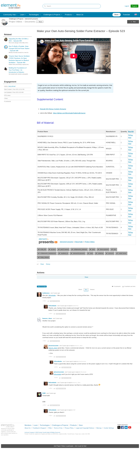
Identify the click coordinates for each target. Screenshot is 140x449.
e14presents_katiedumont (48, 253)
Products (73, 425)
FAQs (50, 428)
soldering (100, 253)
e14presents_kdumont (80, 249)
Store (81, 425)
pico (115, 249)
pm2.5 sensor (65, 249)
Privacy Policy (69, 428)
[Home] (10, 6)
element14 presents (31, 19)
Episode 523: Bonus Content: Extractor (53, 109)
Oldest (80, 289)
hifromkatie (52, 295)
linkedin (126, 427)
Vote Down (46, 301)
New (134, 21)
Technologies (45, 425)
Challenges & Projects (16, 19)
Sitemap (99, 428)
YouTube (129, 427)
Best (86, 289)
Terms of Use (58, 428)
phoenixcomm (53, 345)
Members (28, 425)
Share (42, 264)
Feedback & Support (39, 428)
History (48, 264)
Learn (36, 425)
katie (91, 253)
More (40, 22)
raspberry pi (64, 253)
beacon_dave (47, 318)
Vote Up (43, 301)
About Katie (79, 242)
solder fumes (122, 253)
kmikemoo (46, 293)
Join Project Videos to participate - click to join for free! (70, 446)
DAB (44, 393)
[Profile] (135, 14)
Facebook (122, 427)
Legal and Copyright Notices (85, 428)
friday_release (44, 257)
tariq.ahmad (11, 86)
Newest (92, 289)
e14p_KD (43, 249)
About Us (28, 428)
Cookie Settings (109, 428)
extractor (111, 253)
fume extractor (104, 249)
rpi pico (53, 249)
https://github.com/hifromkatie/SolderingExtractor (69, 113)
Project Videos (90, 242)
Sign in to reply (42, 286)
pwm (93, 249)
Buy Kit (131, 131)
